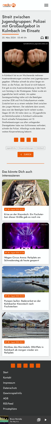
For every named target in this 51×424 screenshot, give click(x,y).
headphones (42, 37)
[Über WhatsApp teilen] (29, 140)
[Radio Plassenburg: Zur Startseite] (22, 5)
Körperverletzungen (26, 148)
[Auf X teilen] (22, 140)
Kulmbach (40, 148)
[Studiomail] (32, 366)
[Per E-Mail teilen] (35, 140)
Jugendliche (11, 148)
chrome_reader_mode (47, 37)
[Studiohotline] (38, 366)
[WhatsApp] (13, 366)
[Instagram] (25, 366)
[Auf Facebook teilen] (16, 140)
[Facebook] (19, 366)
